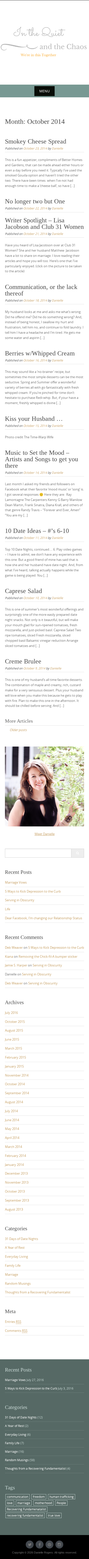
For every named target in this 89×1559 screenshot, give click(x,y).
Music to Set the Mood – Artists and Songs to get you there (41, 459)
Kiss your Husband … (34, 418)
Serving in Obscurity (19, 900)
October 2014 (15, 1084)
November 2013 (16, 1182)
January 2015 (14, 1066)
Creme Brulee (23, 661)
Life (7, 909)
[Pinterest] (49, 1545)
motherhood (43, 1503)
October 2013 (15, 1191)
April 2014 (12, 1137)
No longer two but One (35, 201)
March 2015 (13, 1048)
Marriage (11, 1274)
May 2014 (12, 1128)
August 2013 (14, 1209)
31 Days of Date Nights (21, 1239)
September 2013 (17, 1200)
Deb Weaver (14, 947)
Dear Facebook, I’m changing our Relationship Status (43, 918)
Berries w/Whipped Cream (40, 353)
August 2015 (14, 1030)
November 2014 (16, 1075)
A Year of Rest (15, 1247)
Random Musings (18, 1283)
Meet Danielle (45, 834)
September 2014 (17, 1093)
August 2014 (14, 1102)
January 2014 (14, 1164)
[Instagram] (59, 1545)
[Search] (77, 853)
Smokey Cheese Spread (35, 141)
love (10, 1503)
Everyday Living (16, 1256)
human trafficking (61, 1497)
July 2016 (11, 1012)
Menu (44, 91)
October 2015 (15, 1021)
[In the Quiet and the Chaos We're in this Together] (44, 41)
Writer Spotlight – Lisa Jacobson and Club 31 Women (44, 223)
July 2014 (11, 1111)
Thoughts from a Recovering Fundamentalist (37, 1292)
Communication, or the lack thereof (41, 290)
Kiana (9, 956)
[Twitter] (30, 1545)
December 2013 (16, 1173)
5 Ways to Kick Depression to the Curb (33, 891)
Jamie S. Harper (16, 965)
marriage (23, 1503)
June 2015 (12, 1039)
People (61, 1503)
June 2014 (12, 1120)
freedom (39, 1497)
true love (54, 1515)
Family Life (13, 1265)
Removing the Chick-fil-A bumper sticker (48, 956)
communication (17, 1497)
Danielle (57, 148)
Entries (13, 1321)
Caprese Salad (23, 591)
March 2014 (13, 1146)
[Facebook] (40, 1545)
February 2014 (15, 1155)
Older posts (18, 730)
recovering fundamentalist (25, 1515)
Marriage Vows (16, 882)
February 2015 (15, 1057)
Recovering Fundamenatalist (26, 1509)
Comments (16, 1330)
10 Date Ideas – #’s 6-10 (37, 530)
